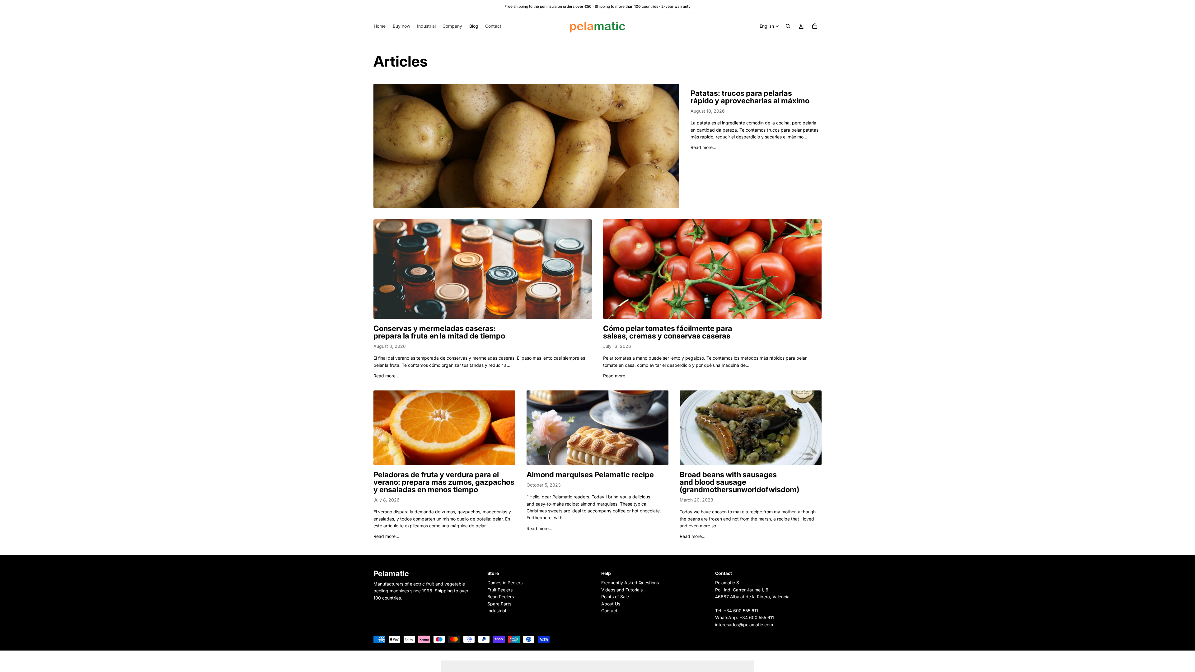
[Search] (788, 26)
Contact (609, 610)
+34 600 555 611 (741, 610)
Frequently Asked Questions (630, 582)
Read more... (703, 147)
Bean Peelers (500, 596)
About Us (610, 603)
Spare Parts (499, 603)
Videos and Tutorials (622, 589)
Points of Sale (615, 596)
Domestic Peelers (505, 582)
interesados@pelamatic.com (744, 624)
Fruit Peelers (500, 589)
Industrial (496, 610)
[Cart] (815, 26)
